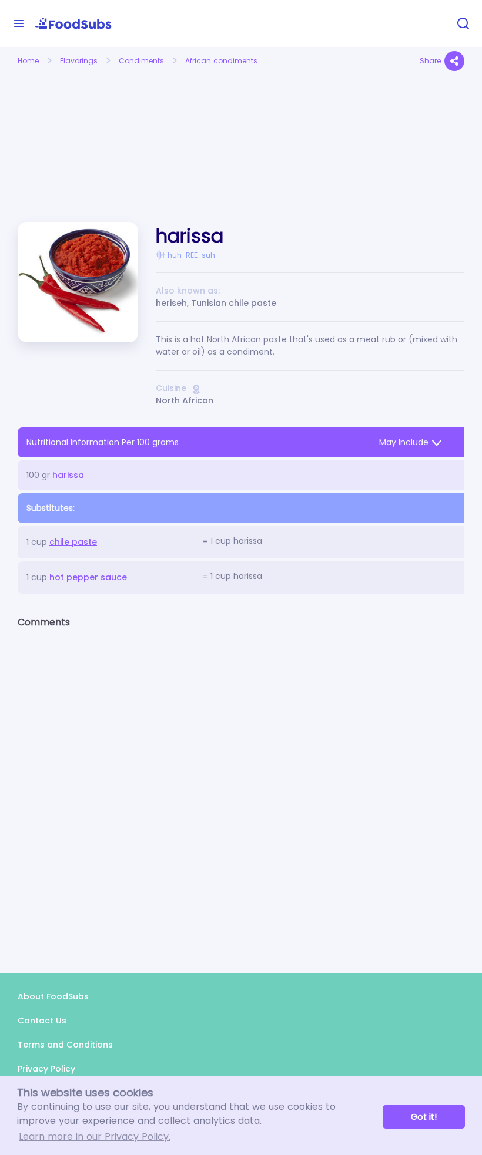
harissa (68, 475)
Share (430, 61)
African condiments (221, 61)
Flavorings (79, 61)
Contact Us (42, 1020)
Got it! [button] (424, 1117)
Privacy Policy (46, 1069)
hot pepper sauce (88, 577)
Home (28, 61)
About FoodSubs (53, 996)
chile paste (73, 542)
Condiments (141, 61)
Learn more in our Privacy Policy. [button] (94, 1136)
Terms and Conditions (65, 1044)
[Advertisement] (86, 134)
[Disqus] (241, 790)
